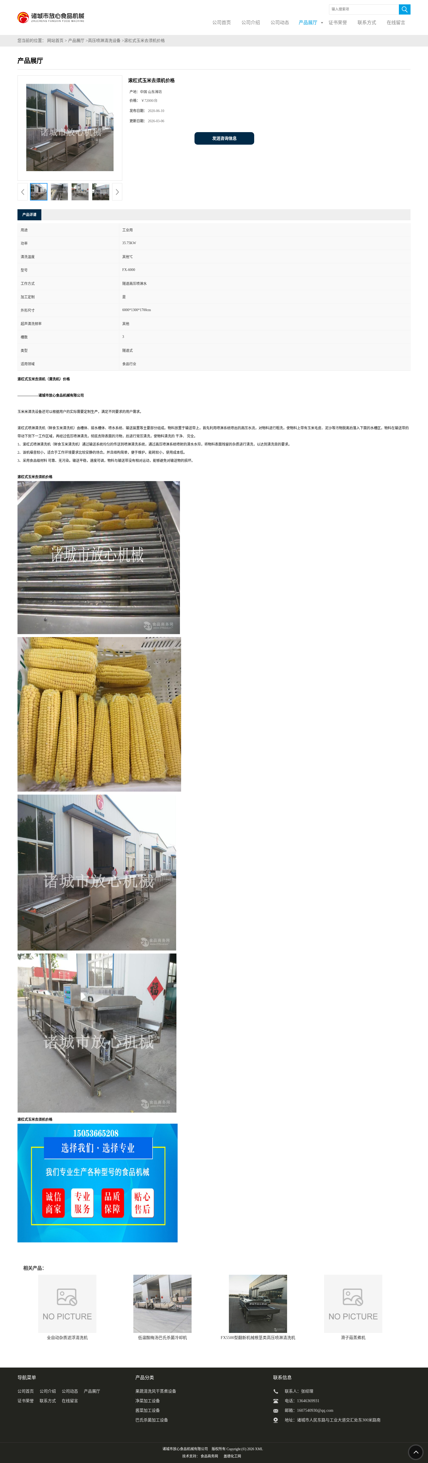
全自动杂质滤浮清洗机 (67, 1338)
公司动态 (70, 1391)
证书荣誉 (25, 1401)
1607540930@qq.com (315, 1410)
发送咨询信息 (224, 138)
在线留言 (70, 1401)
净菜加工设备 (147, 1401)
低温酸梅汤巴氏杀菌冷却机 (162, 1338)
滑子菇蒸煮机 (353, 1338)
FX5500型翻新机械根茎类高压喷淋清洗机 (258, 1338)
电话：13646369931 (302, 1401)
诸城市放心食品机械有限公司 (185, 1449)
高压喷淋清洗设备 (104, 40)
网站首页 (55, 40)
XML (259, 1449)
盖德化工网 (232, 1456)
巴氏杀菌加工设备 (151, 1420)
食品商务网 (209, 1456)
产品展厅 (76, 40)
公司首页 (25, 1391)
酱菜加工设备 (147, 1410)
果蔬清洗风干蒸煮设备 (155, 1391)
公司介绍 (48, 1391)
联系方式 (48, 1401)
